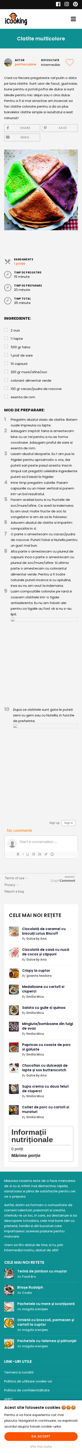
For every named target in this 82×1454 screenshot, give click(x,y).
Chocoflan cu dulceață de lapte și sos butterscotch (45, 1067)
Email (25, 137)
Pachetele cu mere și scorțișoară (46, 1303)
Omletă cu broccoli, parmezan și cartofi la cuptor (45, 1322)
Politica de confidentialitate (27, 1390)
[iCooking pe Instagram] (65, 4)
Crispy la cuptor (36, 970)
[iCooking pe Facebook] (57, 4)
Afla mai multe (41, 1447)
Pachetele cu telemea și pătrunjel (46, 1341)
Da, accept (40, 1436)
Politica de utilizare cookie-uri (28, 1381)
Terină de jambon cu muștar (42, 1271)
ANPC (8, 1399)
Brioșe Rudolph (30, 1287)
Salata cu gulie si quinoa (43, 1007)
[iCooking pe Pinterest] (74, 4)
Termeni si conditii (18, 1372)
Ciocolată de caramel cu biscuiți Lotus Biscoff (44, 931)
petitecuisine (25, 64)
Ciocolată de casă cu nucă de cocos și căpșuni (45, 951)
